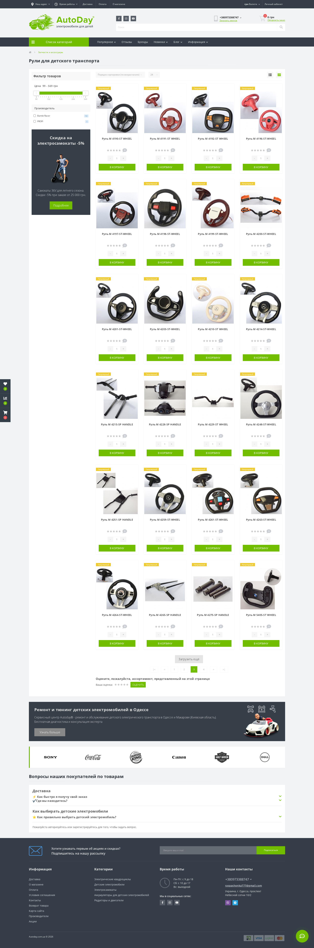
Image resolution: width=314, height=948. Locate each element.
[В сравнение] (133, 94)
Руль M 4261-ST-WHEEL (213, 519)
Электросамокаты (105, 889)
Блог (176, 42)
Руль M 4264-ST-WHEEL (117, 615)
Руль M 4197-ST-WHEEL (117, 234)
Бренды (143, 42)
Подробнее (61, 205)
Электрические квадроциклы (112, 879)
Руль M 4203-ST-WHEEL (165, 329)
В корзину (117, 167)
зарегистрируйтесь (85, 827)
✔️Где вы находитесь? (50, 801)
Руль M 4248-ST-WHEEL (261, 424)
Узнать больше (50, 732)
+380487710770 (198, 33)
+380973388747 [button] (237, 879)
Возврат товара (39, 905)
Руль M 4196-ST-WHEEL (261, 138)
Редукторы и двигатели (109, 900)
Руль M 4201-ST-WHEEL (117, 329)
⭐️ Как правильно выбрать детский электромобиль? (74, 817)
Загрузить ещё (189, 659)
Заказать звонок (228, 20)
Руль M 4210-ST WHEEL (213, 329)
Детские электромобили (109, 884)
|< (154, 669)
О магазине (119, 4)
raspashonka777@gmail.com (243, 885)
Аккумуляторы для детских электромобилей (121, 895)
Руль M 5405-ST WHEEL (261, 615)
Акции (33, 921)
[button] (40, 4)
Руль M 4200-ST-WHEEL (261, 234)
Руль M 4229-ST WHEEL (213, 424)
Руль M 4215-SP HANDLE (117, 424)
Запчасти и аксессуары (50, 52)
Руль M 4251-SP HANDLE (117, 519)
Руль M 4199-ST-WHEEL (213, 234)
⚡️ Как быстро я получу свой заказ (60, 797)
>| (224, 669)
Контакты (35, 900)
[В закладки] (133, 88)
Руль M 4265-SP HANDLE (165, 615)
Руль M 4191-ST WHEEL (165, 138)
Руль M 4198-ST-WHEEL (165, 234)
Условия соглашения (42, 895)
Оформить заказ (276, 20)
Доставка (87, 4)
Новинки (159, 42)
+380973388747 (235, 873)
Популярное (105, 42)
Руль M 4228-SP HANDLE (165, 424)
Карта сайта (36, 911)
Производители (39, 916)
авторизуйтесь (57, 827)
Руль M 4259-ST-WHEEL (165, 519)
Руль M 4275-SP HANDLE (213, 615)
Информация (196, 42)
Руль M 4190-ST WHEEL (117, 138)
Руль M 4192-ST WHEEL (213, 138)
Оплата (102, 4)
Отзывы (127, 42)
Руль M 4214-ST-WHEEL (261, 329)
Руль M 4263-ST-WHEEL (261, 519)
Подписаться (271, 850)
